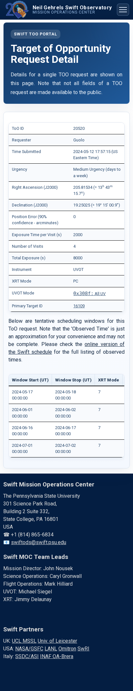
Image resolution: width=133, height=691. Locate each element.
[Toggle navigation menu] (123, 10)
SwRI (83, 649)
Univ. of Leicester (57, 641)
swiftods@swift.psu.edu (38, 542)
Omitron (67, 649)
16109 (79, 305)
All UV (89, 293)
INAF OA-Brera (56, 656)
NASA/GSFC (29, 649)
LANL (51, 649)
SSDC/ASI (27, 656)
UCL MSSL (24, 641)
